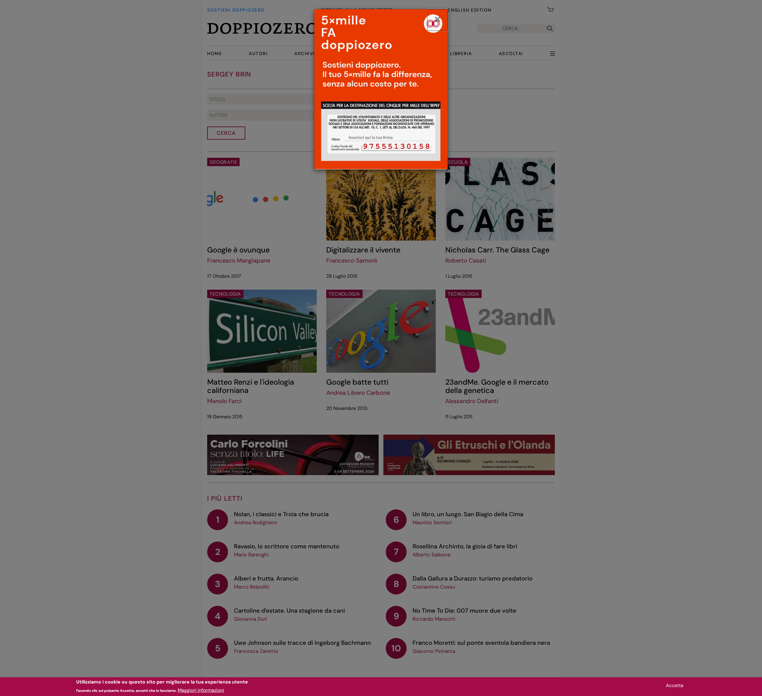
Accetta (674, 685)
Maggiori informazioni (201, 690)
